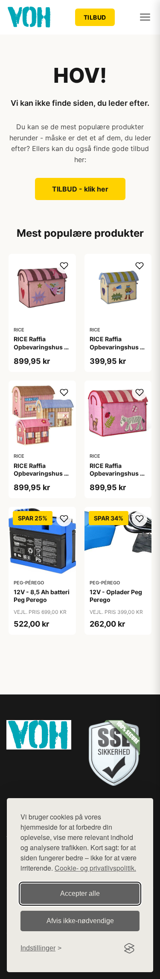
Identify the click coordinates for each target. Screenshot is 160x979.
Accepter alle (80, 893)
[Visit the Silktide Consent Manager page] (129, 948)
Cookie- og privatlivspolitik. (95, 868)
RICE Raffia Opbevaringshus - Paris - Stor (40, 473)
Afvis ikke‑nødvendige (80, 920)
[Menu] (145, 17)
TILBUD (95, 17)
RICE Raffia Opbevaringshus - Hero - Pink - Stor (40, 346)
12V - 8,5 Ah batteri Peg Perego (42, 595)
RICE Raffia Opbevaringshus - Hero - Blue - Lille (116, 346)
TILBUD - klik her (80, 189)
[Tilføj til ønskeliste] (64, 265)
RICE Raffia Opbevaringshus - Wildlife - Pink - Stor (116, 477)
